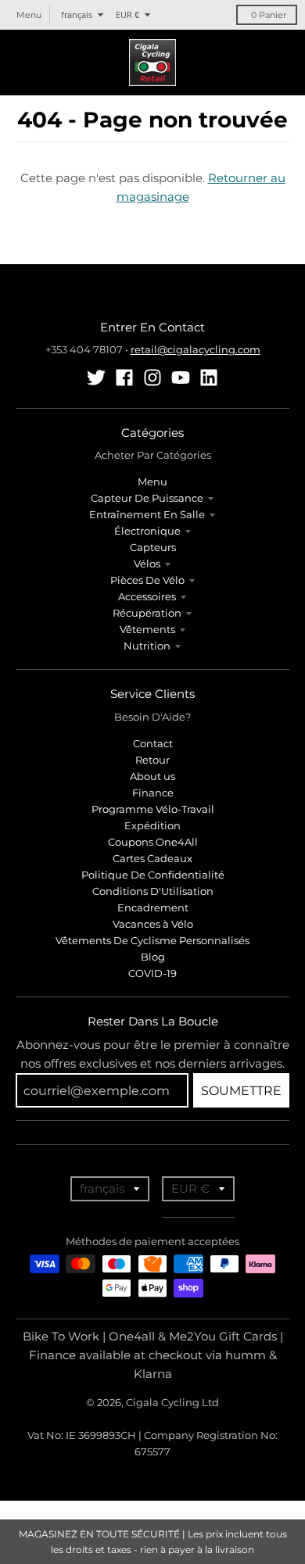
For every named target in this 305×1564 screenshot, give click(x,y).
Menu (152, 481)
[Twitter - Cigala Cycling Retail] (96, 377)
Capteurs (153, 547)
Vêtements (147, 629)
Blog (153, 956)
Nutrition (147, 645)
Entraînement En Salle (147, 514)
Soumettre (241, 1090)
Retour (152, 759)
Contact (153, 743)
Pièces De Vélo (147, 580)
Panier (268, 14)
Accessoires (147, 596)
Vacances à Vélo (153, 924)
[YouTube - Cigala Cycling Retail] (180, 377)
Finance (153, 792)
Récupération (147, 613)
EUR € (127, 14)
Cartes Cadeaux (152, 858)
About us (152, 776)
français (76, 14)
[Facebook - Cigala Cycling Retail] (124, 377)
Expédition (152, 825)
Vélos (147, 563)
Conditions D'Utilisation (153, 891)
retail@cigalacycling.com (195, 349)
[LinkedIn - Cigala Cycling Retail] (208, 377)
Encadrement (152, 907)
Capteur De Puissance (147, 498)
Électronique (147, 530)
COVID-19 (152, 973)
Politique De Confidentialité (152, 874)
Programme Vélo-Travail (153, 809)
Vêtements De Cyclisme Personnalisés (152, 940)
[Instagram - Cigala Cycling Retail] (152, 377)
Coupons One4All (153, 842)
